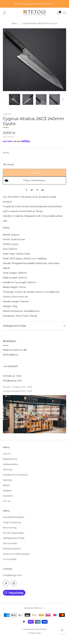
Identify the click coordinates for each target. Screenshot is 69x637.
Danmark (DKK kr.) (33, 608)
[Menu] (4, 12)
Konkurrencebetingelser (16, 554)
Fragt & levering (12, 522)
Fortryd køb (9, 559)
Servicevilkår (10, 543)
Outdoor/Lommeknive (15, 474)
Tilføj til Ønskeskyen (34, 180)
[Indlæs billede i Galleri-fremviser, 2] (27, 99)
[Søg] (64, 12)
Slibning (7, 469)
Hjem (14, 23)
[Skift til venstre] (7, 99)
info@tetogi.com (12, 575)
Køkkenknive (10, 459)
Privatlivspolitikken (13, 533)
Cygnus (7, 114)
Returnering (10, 527)
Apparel (7, 490)
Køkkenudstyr (10, 464)
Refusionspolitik (12, 548)
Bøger (6, 485)
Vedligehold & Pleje (13, 538)
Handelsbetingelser (14, 517)
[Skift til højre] (62, 99)
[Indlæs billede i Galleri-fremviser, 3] (41, 99)
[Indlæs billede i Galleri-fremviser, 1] (14, 99)
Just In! (7, 453)
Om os (6, 501)
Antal (6, 153)
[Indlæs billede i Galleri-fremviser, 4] (54, 99)
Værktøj (7, 480)
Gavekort (8, 495)
